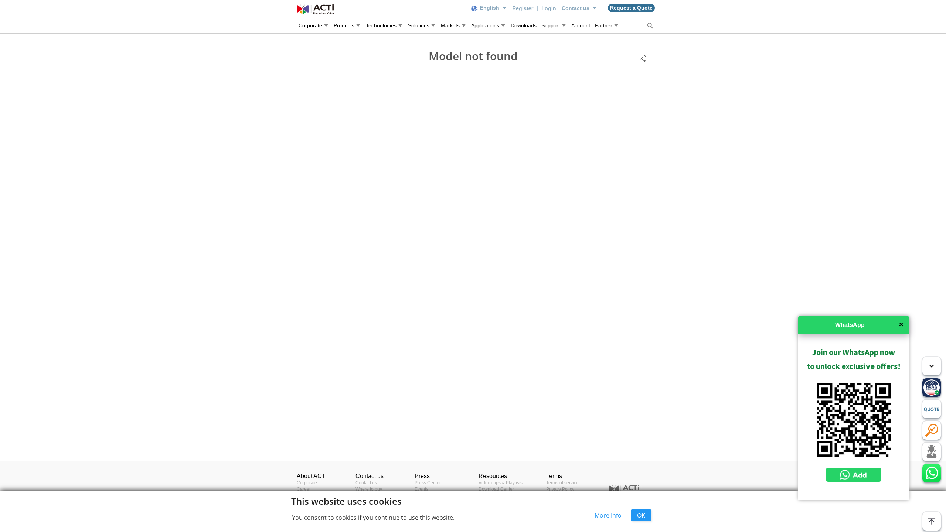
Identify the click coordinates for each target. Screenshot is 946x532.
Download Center (496, 489)
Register (523, 8)
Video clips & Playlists (501, 482)
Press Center (428, 482)
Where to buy (368, 489)
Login (548, 8)
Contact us (366, 482)
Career (304, 489)
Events (421, 489)
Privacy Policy (560, 489)
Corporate (307, 482)
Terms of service (562, 482)
